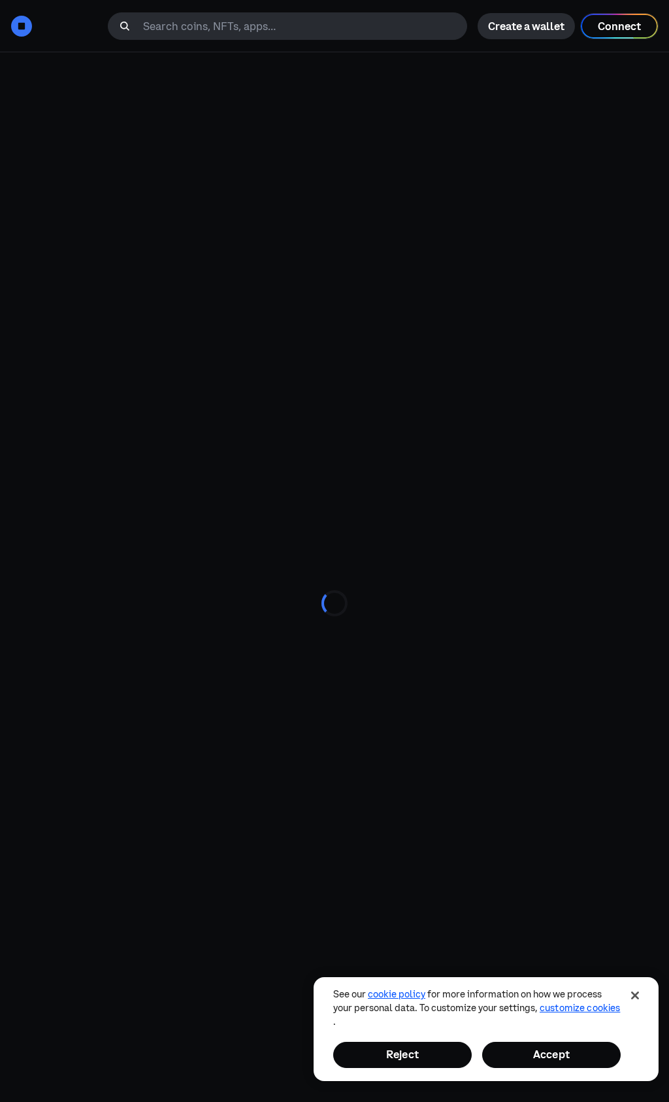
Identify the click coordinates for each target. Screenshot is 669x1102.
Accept (551, 1054)
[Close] (635, 995)
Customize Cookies (580, 1008)
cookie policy (396, 994)
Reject (402, 1054)
